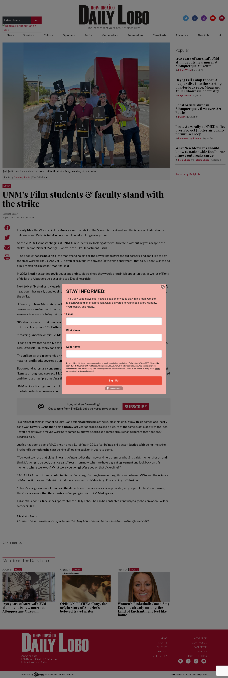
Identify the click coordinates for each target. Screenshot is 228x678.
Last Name (73, 346)
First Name (73, 330)
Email (69, 314)
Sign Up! (114, 380)
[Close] (163, 287)
